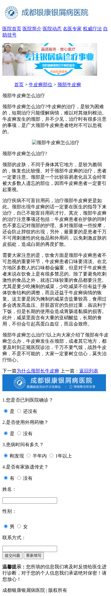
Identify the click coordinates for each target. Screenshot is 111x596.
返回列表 (88, 370)
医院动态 (52, 28)
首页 (19, 84)
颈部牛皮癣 (69, 84)
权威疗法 (92, 28)
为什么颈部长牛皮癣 (38, 370)
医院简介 (31, 28)
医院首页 (11, 28)
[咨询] (55, 142)
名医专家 (72, 28)
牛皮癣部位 (40, 84)
